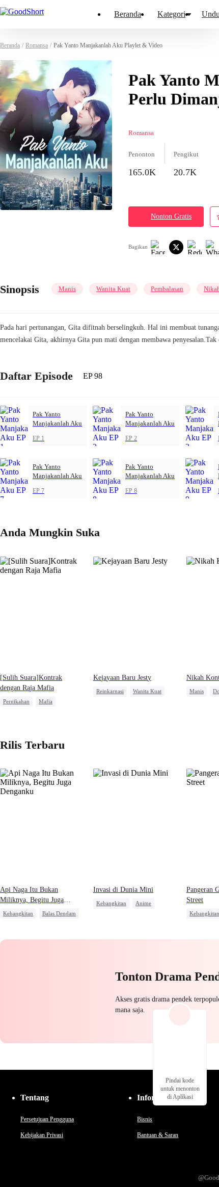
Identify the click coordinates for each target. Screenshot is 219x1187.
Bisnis (144, 1119)
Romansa (36, 45)
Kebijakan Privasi (41, 1135)
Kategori (171, 14)
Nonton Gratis (171, 216)
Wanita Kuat (113, 289)
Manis (67, 289)
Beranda (127, 14)
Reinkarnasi (110, 691)
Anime (143, 903)
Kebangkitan (18, 913)
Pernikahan (16, 701)
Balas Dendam (59, 913)
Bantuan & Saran (157, 1135)
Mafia (45, 701)
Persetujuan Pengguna (47, 1119)
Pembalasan (167, 289)
